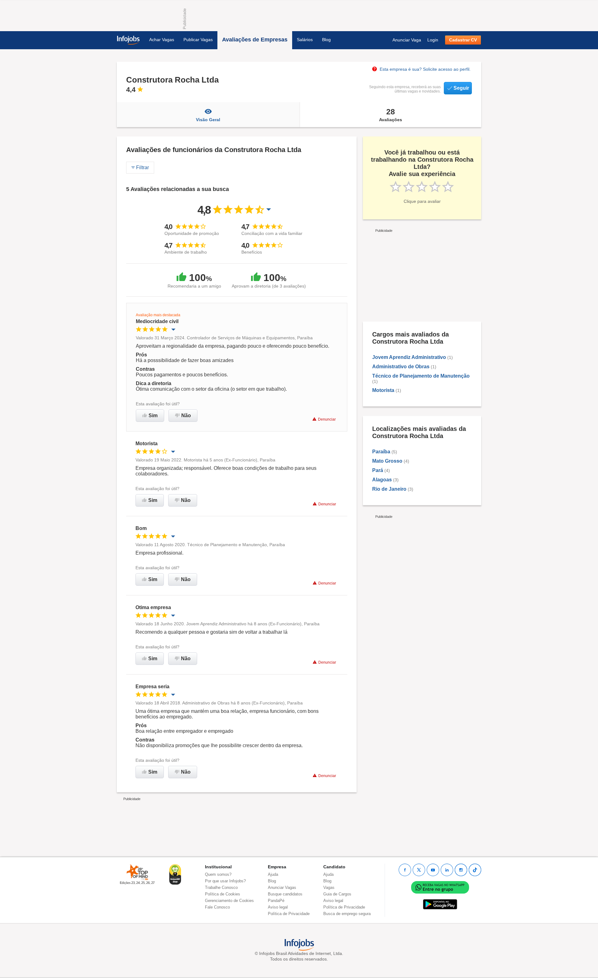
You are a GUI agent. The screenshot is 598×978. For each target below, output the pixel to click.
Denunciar (327, 419)
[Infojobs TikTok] (475, 870)
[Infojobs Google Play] (440, 904)
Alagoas (382, 479)
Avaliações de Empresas (254, 39)
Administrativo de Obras (401, 366)
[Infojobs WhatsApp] (440, 887)
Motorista (383, 390)
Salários (305, 39)
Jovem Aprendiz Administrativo (409, 357)
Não (186, 415)
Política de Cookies (222, 894)
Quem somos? (218, 874)
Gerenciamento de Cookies (229, 900)
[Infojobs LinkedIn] (447, 870)
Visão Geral (208, 119)
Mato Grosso (387, 461)
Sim (153, 415)
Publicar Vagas (198, 39)
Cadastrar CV (463, 39)
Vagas (329, 887)
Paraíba (381, 451)
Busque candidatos (285, 894)
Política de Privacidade (289, 913)
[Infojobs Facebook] (405, 870)
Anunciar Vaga (406, 39)
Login (432, 39)
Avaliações (390, 114)
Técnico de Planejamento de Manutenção (421, 376)
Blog (326, 39)
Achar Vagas (161, 39)
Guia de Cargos (337, 894)
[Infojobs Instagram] (461, 870)
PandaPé (276, 900)
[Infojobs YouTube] (433, 870)
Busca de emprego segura (347, 913)
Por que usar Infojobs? (225, 881)
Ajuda (273, 874)
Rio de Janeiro (389, 489)
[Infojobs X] (419, 870)
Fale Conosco (217, 907)
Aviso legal (278, 907)
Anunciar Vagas (282, 887)
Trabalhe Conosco (221, 887)
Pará (377, 470)
